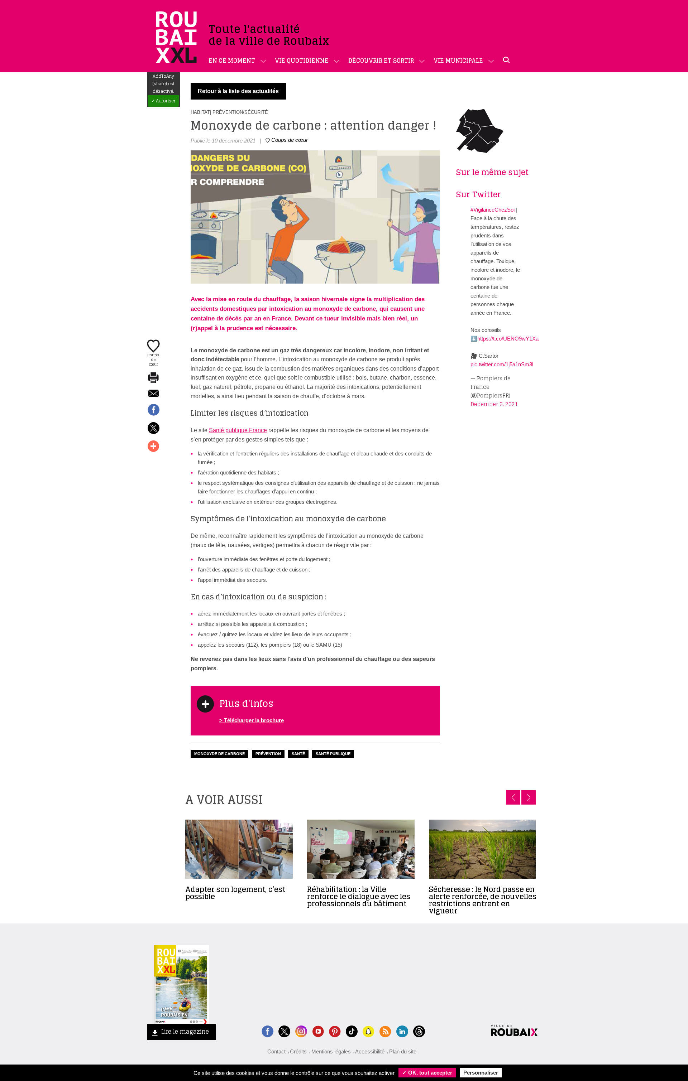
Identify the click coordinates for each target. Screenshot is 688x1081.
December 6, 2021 (494, 404)
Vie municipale (458, 61)
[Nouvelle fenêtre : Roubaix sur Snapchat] (368, 1031)
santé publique (333, 754)
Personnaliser (480, 1073)
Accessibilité (369, 1051)
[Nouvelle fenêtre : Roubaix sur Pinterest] (335, 1031)
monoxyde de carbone (219, 754)
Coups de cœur (153, 359)
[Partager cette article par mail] (153, 394)
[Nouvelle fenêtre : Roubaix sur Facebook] (267, 1031)
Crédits (298, 1051)
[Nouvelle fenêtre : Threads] (419, 1031)
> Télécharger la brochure (251, 720)
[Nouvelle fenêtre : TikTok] (352, 1031)
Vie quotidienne (302, 61)
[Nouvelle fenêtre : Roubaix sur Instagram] (301, 1031)
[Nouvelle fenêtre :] (318, 1031)
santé (298, 754)
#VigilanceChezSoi (492, 210)
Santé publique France (238, 430)
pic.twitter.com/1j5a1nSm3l (501, 364)
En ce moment (232, 61)
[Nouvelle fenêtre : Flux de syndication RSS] (385, 1031)
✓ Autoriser (163, 101)
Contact (276, 1051)
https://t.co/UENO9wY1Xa (508, 339)
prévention (268, 754)
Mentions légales (331, 1051)
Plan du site (402, 1051)
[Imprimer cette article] (153, 378)
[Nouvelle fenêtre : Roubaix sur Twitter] (284, 1031)
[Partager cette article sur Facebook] (153, 410)
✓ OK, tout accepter (427, 1073)
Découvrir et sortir (381, 61)
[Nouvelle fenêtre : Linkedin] (402, 1031)
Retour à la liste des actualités (238, 91)
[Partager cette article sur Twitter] (153, 428)
